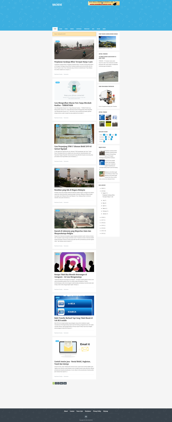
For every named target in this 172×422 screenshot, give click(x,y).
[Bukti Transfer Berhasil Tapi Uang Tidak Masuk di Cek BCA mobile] (74, 305)
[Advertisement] (104, 16)
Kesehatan (102, 136)
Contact (72, 411)
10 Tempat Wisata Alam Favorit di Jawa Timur (107, 57)
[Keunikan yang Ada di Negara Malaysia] (74, 177)
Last (65, 383)
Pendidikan (102, 139)
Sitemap (105, 411)
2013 (102, 230)
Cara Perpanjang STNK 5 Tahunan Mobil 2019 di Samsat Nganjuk (73, 147)
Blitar (107, 134)
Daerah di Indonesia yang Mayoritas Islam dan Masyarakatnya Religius (72, 232)
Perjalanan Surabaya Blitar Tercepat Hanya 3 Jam (73, 61)
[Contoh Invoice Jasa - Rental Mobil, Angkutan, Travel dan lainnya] (74, 349)
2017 (102, 220)
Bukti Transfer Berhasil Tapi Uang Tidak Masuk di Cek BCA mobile (73, 319)
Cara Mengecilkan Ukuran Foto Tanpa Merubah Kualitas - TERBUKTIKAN (72, 104)
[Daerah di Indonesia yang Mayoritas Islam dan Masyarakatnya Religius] (74, 218)
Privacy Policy (97, 411)
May (104, 203)
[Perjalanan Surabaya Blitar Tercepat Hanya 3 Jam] (74, 49)
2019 (102, 191)
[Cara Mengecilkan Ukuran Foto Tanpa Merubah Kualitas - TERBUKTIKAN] (74, 90)
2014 (102, 228)
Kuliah (109, 136)
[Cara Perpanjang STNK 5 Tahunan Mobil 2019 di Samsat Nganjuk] (74, 133)
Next (61, 383)
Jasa (113, 134)
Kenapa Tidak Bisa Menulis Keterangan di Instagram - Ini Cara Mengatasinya (70, 275)
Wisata (101, 141)
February (105, 211)
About (66, 411)
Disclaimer (88, 411)
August (104, 193)
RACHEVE (90, 420)
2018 (102, 217)
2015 (102, 225)
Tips (57, 125)
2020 (102, 188)
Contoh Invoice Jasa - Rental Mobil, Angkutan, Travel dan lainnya (72, 362)
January (105, 213)
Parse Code (80, 411)
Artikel (57, 41)
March (104, 208)
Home (55, 34)
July (104, 200)
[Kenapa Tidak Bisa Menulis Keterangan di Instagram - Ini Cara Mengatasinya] (74, 262)
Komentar (66, 74)
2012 (102, 233)
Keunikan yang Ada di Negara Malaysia (69, 189)
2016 (102, 222)
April (104, 205)
